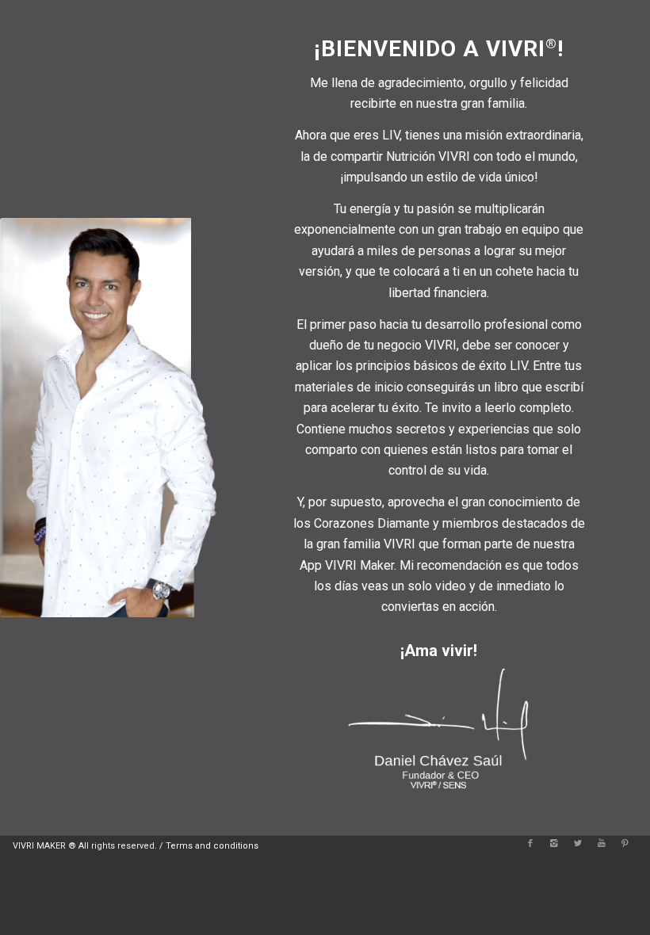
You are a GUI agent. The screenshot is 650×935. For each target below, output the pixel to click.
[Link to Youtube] (602, 844)
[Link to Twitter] (578, 844)
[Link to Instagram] (554, 844)
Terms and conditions (212, 846)
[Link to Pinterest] (625, 844)
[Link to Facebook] (530, 844)
